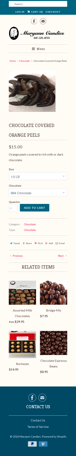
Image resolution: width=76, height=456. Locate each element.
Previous (17, 255)
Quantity (14, 202)
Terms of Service (38, 426)
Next (61, 255)
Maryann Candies (30, 436)
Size (11, 169)
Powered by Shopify (54, 436)
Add (51, 243)
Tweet (16, 243)
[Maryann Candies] (38, 34)
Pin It (40, 243)
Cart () (37, 11)
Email (62, 243)
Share (29, 243)
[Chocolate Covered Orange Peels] (32, 91)
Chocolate (15, 185)
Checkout (53, 11)
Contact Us (38, 420)
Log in (19, 11)
